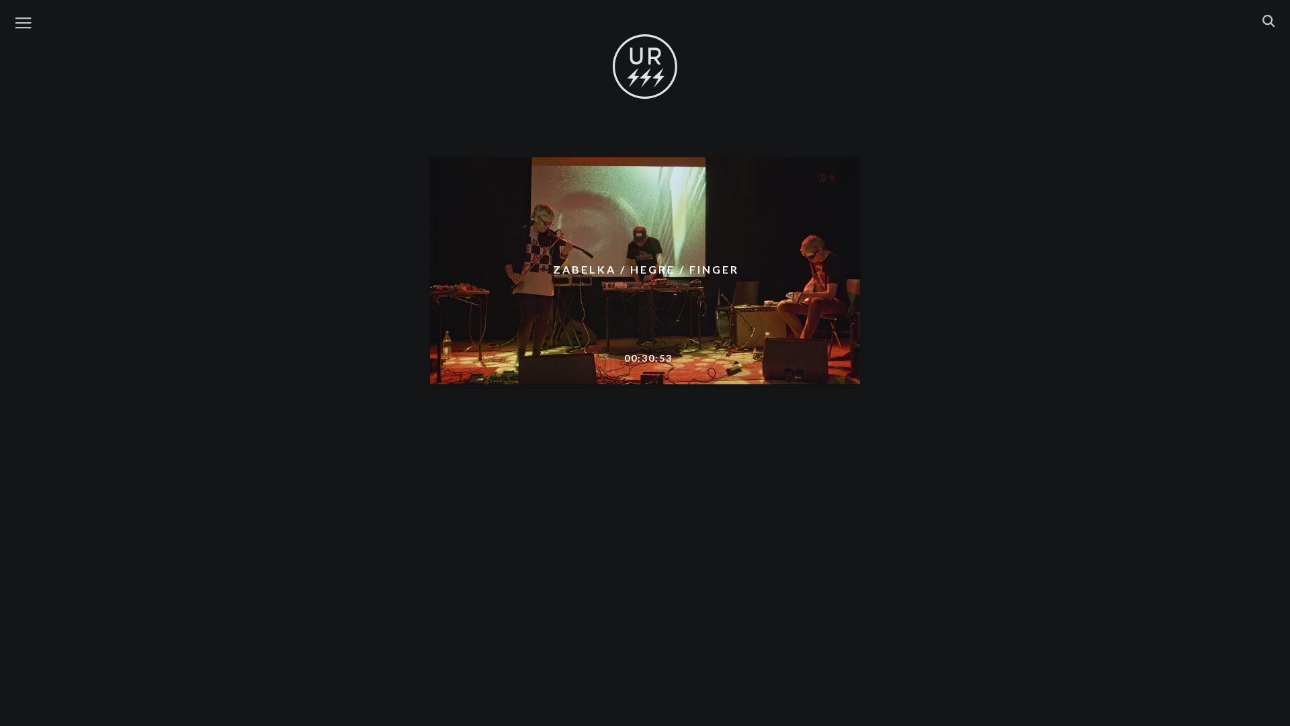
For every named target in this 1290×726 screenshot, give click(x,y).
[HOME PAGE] (645, 67)
